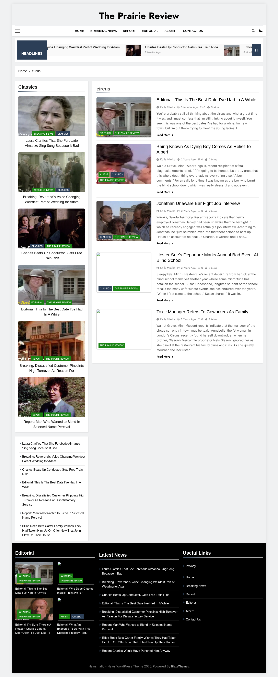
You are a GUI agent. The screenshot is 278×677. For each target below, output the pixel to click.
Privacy (191, 566)
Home (79, 31)
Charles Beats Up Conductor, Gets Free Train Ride (158, 47)
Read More (163, 135)
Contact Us (193, 31)
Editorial (150, 31)
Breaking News (103, 31)
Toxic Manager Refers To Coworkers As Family (202, 311)
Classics (63, 134)
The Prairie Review (139, 15)
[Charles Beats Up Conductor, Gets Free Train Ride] (109, 52)
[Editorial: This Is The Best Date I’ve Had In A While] (208, 52)
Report (129, 31)
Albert (170, 31)
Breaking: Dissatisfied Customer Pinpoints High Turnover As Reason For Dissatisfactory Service (52, 371)
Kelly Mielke (167, 107)
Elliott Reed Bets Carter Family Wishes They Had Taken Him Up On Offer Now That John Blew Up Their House (51, 530)
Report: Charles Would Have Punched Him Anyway (136, 650)
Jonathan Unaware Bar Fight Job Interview (198, 203)
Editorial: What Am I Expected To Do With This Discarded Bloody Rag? (73, 628)
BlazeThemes (180, 666)
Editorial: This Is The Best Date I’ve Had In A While (206, 99)
